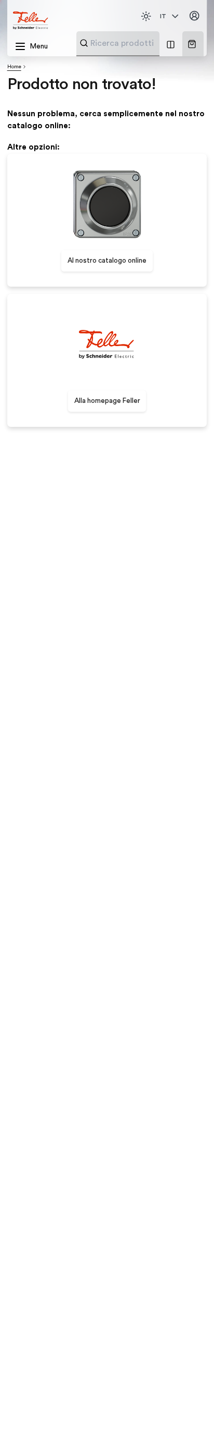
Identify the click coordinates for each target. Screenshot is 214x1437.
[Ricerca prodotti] (83, 43)
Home (14, 66)
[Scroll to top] (187, 1410)
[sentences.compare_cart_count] (171, 43)
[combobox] (142, 43)
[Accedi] (195, 16)
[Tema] (146, 16)
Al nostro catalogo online (107, 260)
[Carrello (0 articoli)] (192, 44)
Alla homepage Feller (107, 400)
